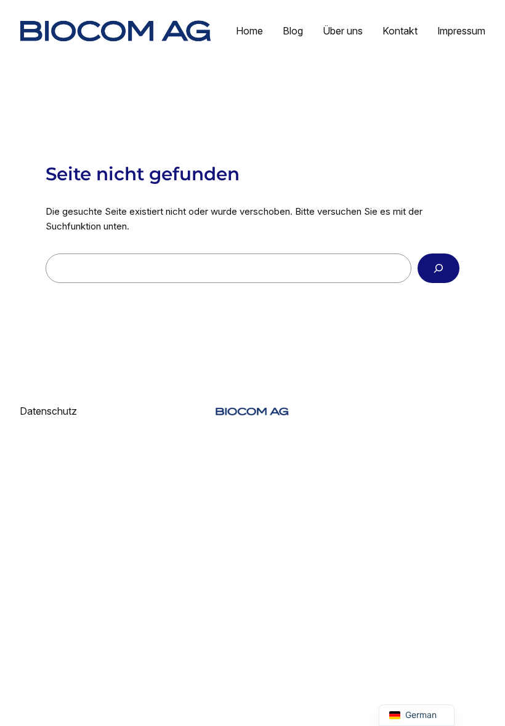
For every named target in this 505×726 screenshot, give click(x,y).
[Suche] (438, 268)
